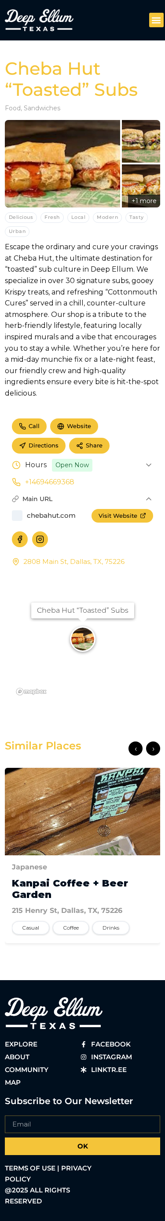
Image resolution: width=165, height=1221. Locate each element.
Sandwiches (42, 108)
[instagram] (40, 539)
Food (13, 108)
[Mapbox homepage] (31, 691)
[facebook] (20, 539)
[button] (156, 20)
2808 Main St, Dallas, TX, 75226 (74, 561)
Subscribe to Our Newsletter (69, 1101)
